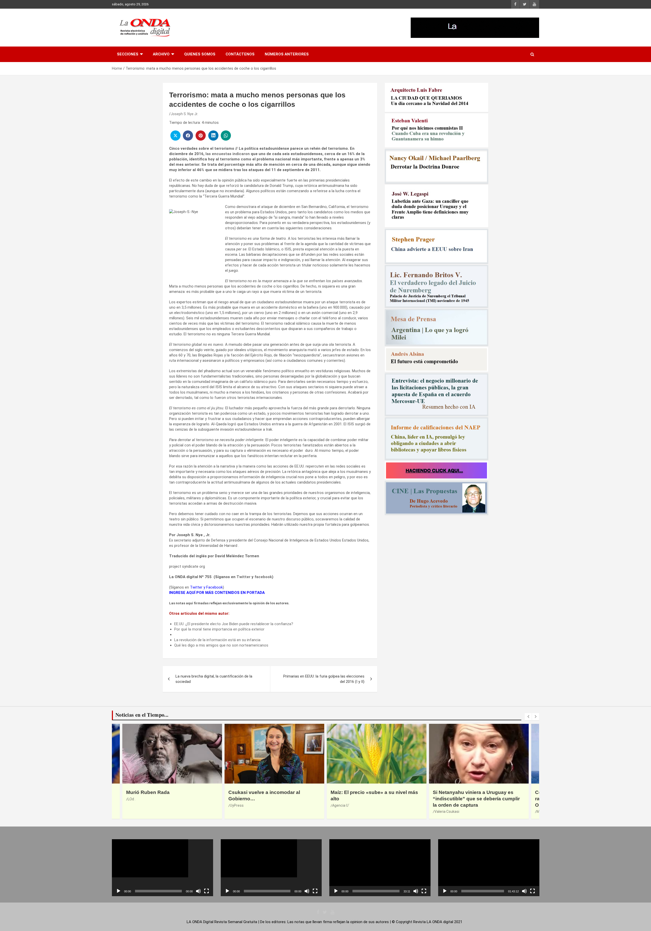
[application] (162, 867)
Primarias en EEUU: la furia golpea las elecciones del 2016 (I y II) (323, 679)
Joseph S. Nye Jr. (184, 114)
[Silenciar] (198, 891)
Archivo (161, 54)
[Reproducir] (118, 891)
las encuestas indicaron (227, 154)
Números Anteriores (287, 54)
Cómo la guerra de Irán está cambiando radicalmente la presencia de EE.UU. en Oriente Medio (479, 798)
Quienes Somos (199, 54)
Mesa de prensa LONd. (452, 811)
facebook (263, 577)
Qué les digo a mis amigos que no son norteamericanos (221, 645)
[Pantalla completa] (206, 891)
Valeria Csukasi (344, 811)
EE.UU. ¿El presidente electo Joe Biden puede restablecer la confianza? (233, 624)
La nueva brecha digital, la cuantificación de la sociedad (213, 679)
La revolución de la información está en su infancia (217, 640)
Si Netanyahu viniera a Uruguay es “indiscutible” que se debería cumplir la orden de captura (374, 798)
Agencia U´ (238, 805)
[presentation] (528, 716)
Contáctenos (240, 54)
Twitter (243, 577)
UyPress (134, 805)
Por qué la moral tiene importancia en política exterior (219, 629)
